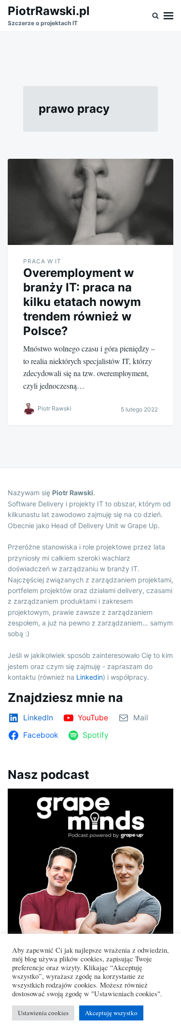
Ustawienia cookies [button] (43, 1012)
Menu (168, 15)
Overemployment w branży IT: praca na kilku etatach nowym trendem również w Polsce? (82, 302)
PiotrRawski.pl (49, 11)
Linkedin (89, 677)
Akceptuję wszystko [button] (111, 1012)
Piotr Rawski (54, 408)
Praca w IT (42, 261)
